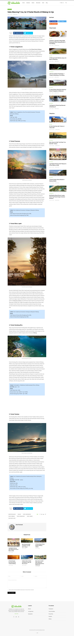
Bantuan (29, 608)
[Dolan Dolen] (14, 2)
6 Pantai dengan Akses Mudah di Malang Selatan (40, 545)
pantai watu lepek (12, 518)
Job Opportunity (30, 611)
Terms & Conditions (52, 611)
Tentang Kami (51, 608)
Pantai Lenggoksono (27, 514)
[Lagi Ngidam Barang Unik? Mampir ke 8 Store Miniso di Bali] (13, 542)
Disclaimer (50, 616)
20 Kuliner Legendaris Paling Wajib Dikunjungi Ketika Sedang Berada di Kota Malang (57, 42)
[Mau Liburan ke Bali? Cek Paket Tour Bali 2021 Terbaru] (27, 540)
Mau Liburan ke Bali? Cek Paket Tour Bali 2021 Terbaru (26, 545)
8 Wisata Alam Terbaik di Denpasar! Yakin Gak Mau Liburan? (26, 562)
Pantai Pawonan (12, 516)
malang (19, 514)
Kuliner (50, 38)
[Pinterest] (4, 40)
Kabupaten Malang (12, 514)
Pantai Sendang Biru (21, 516)
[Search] (65, 2)
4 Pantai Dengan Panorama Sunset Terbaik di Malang (12, 562)
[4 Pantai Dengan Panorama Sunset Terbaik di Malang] (13, 557)
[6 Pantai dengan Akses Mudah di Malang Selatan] (40, 540)
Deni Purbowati (19, 524)
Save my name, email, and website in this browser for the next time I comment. (21, 589)
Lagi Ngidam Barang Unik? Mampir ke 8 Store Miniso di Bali (13, 549)
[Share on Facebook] (4, 35)
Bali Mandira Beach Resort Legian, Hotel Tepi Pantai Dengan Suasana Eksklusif (57, 197)
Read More (16, 613)
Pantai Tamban (30, 516)
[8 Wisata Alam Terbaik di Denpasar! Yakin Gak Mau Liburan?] (27, 557)
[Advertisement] (27, 131)
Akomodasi (51, 193)
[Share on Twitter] (4, 38)
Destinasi (9, 9)
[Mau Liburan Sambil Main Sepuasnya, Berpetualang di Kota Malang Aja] (40, 557)
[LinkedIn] (44, 514)
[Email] (4, 43)
